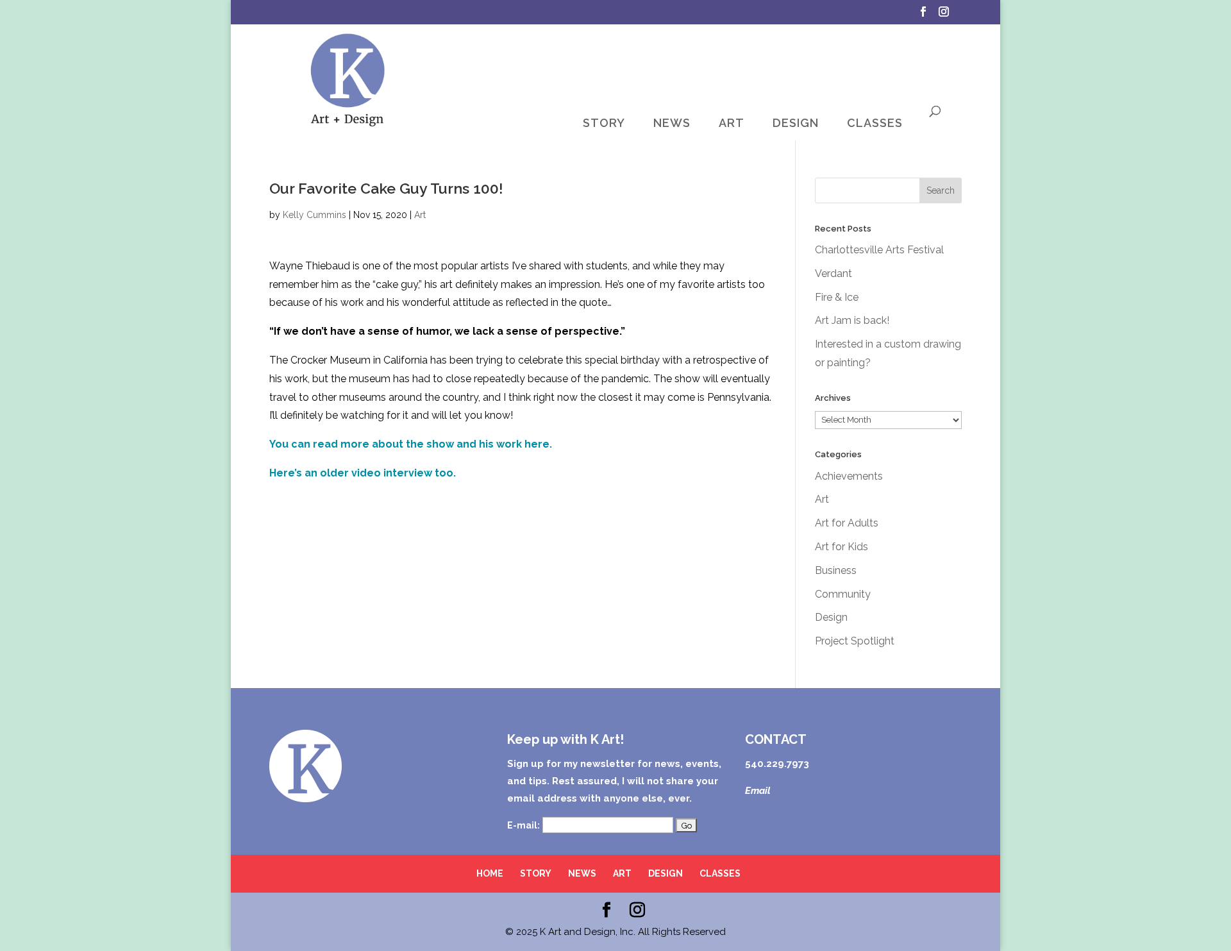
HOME (489, 873)
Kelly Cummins (314, 215)
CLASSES (875, 123)
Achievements (849, 476)
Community (843, 594)
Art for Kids (841, 547)
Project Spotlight (854, 641)
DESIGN (796, 123)
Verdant (833, 273)
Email (758, 790)
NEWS (672, 123)
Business (836, 570)
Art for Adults (846, 523)
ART (731, 123)
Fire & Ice (836, 297)
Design (831, 617)
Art (420, 215)
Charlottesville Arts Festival (879, 250)
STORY (604, 123)
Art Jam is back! (852, 320)
